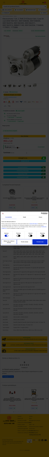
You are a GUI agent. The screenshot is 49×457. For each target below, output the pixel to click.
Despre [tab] (40, 217)
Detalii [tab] (24, 217)
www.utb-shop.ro (34, 223)
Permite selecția (24, 241)
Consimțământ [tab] (8, 217)
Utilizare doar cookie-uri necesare (9, 241)
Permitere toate (40, 241)
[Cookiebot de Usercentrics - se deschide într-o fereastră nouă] (42, 213)
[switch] (18, 236)
